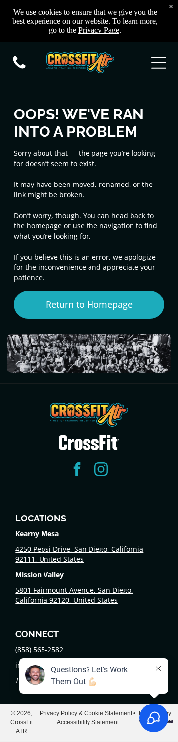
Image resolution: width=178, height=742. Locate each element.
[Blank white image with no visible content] (19, 68)
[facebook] (77, 470)
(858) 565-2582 (39, 649)
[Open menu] (158, 62)
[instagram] (101, 470)
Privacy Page (98, 30)
